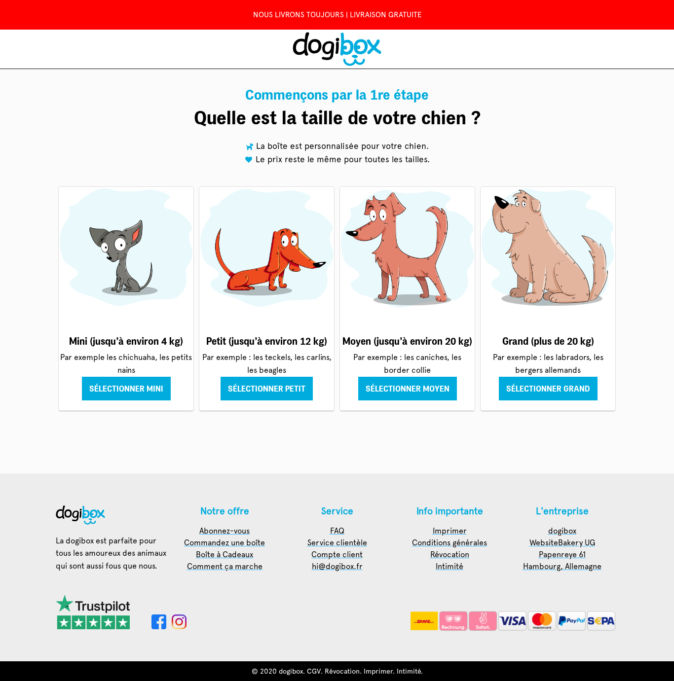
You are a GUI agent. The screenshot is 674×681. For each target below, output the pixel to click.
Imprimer (378, 671)
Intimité (409, 671)
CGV (314, 671)
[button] (126, 388)
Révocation (342, 671)
